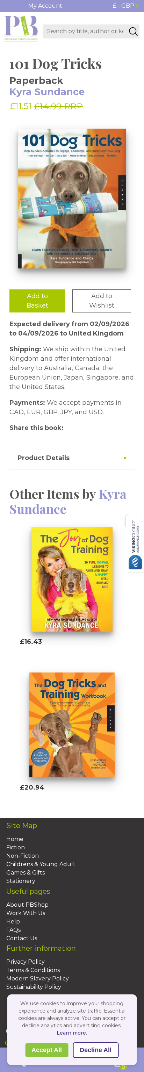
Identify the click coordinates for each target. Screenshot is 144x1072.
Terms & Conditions (33, 970)
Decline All (95, 1049)
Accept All (46, 1049)
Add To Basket (52, 655)
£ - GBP (123, 5)
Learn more (71, 1033)
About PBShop (27, 904)
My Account (45, 5)
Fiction (15, 847)
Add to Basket (37, 300)
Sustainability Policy (33, 987)
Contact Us (21, 938)
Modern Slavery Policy (37, 978)
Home (14, 839)
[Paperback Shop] (20, 28)
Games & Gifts (25, 872)
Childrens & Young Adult (40, 864)
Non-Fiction (22, 855)
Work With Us (25, 913)
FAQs (13, 930)
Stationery (20, 881)
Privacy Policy (25, 961)
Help (13, 921)
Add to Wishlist (101, 300)
